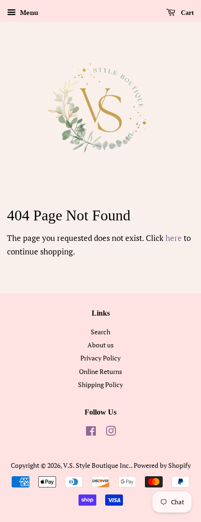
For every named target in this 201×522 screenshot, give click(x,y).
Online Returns (100, 371)
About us (100, 344)
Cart (186, 12)
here (173, 238)
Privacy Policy (100, 357)
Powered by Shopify (162, 465)
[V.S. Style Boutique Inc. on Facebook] (91, 432)
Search (100, 331)
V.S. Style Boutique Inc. (97, 465)
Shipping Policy (100, 384)
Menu (28, 12)
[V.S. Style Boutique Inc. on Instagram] (111, 432)
